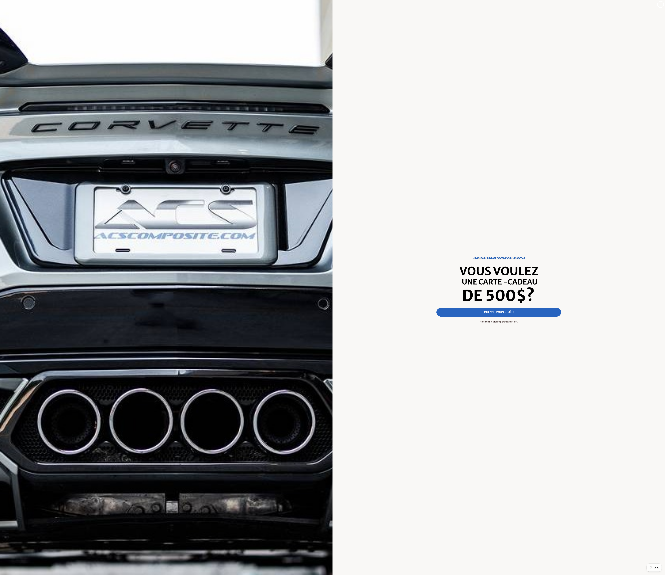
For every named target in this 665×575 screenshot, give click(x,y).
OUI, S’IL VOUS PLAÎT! (499, 312)
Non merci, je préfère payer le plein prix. (499, 322)
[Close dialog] (661, 4)
